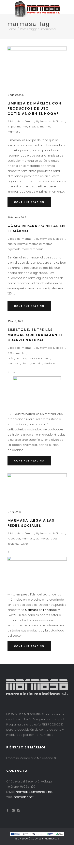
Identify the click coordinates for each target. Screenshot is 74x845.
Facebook (13, 538)
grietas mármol (17, 244)
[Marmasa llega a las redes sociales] (37, 488)
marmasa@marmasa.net (34, 792)
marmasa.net (24, 797)
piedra (26, 363)
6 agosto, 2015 (15, 95)
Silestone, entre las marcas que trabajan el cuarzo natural (35, 334)
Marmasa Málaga (51, 121)
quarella (36, 363)
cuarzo (32, 358)
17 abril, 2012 (14, 512)
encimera (44, 358)
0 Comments (15, 353)
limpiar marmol (17, 126)
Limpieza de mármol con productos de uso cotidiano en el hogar (34, 108)
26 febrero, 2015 (16, 217)
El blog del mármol (19, 121)
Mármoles (42, 538)
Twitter (24, 544)
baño (10, 358)
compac (21, 358)
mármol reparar (32, 249)
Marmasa (31, 610)
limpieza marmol (40, 126)
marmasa (13, 132)
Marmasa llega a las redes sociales (30, 523)
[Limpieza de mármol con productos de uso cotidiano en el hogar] (37, 66)
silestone (49, 363)
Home (11, 29)
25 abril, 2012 (15, 321)
